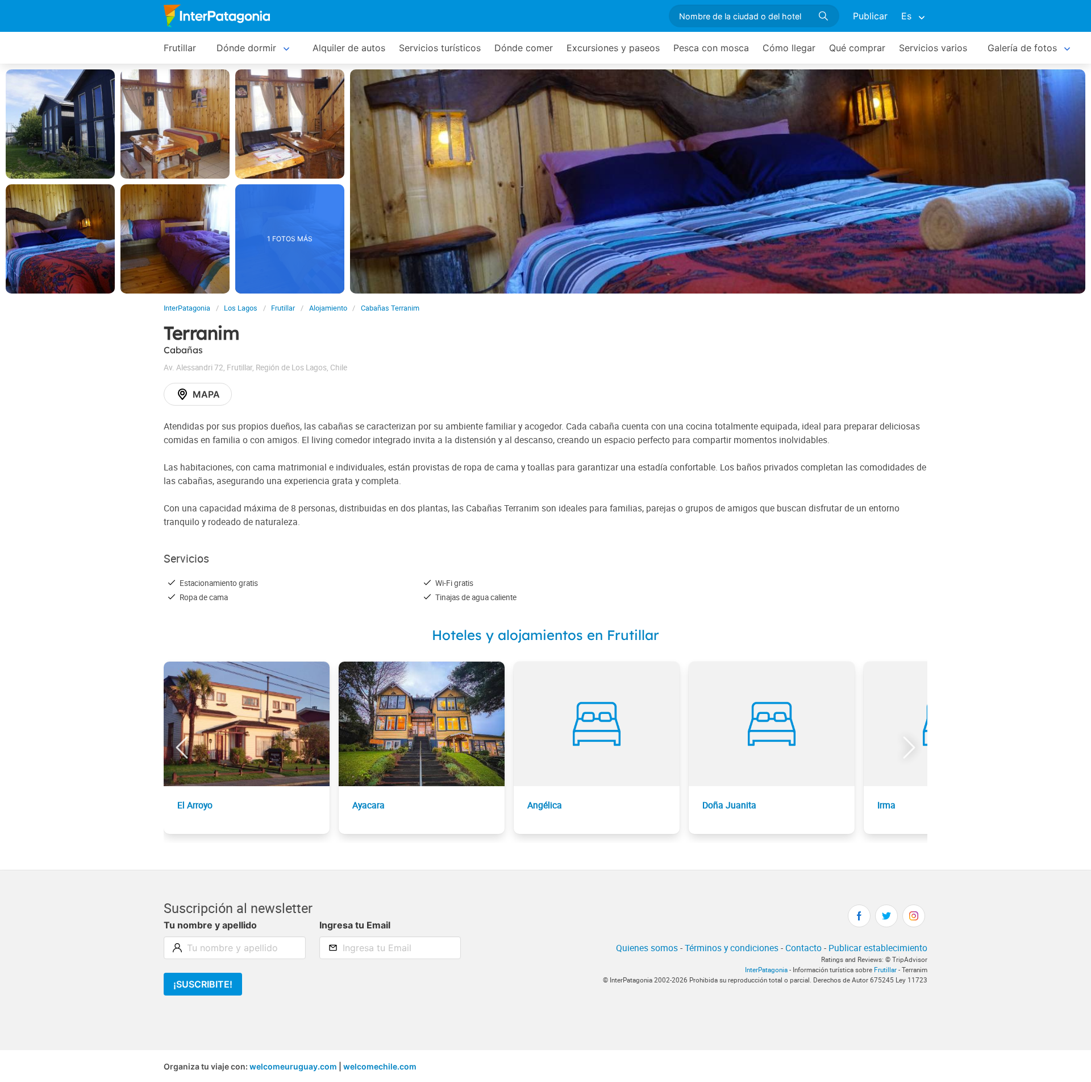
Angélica (544, 805)
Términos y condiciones (731, 947)
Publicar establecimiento (877, 947)
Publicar (870, 16)
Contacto (803, 947)
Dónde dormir (246, 47)
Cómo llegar (789, 47)
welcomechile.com (380, 1066)
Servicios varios (933, 47)
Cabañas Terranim (390, 308)
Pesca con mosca (711, 47)
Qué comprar (857, 47)
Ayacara (368, 805)
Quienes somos (647, 947)
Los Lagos (240, 308)
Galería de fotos (1022, 47)
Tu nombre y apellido (210, 925)
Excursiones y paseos (613, 47)
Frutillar (180, 47)
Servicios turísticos (440, 47)
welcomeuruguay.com (293, 1066)
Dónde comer (523, 47)
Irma (886, 805)
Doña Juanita (729, 805)
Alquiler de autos (349, 47)
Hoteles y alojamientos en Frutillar (545, 634)
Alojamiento (328, 308)
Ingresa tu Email (354, 925)
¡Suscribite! (202, 984)
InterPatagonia (187, 308)
